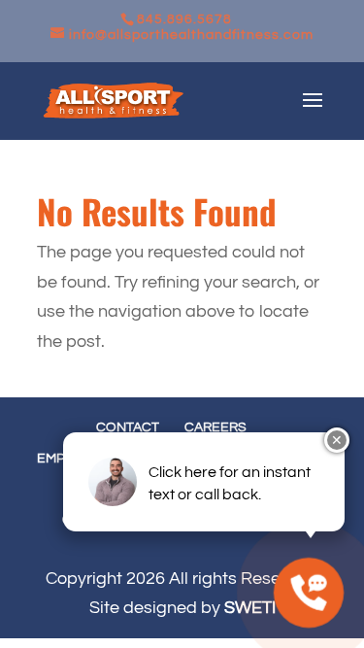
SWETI (250, 607)
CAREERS (215, 427)
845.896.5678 (184, 19)
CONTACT (127, 427)
